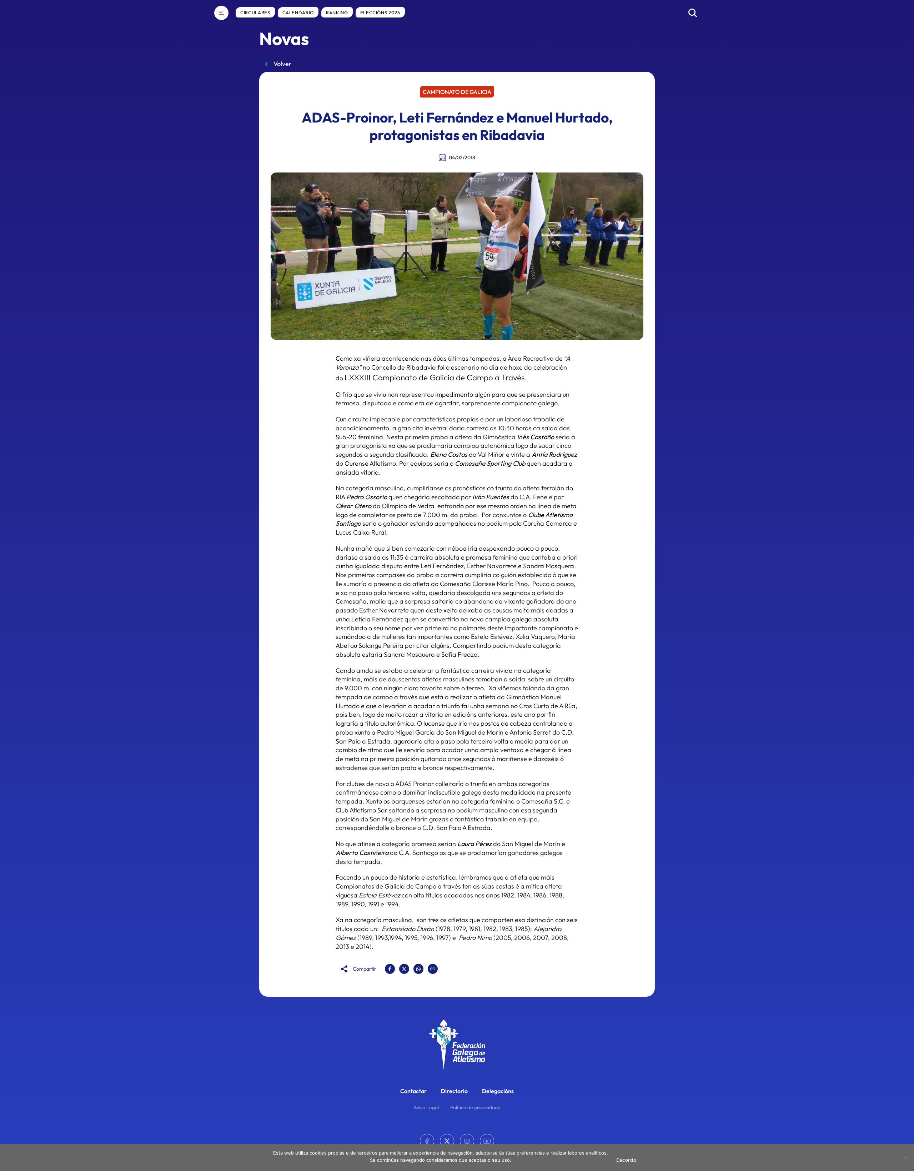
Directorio (454, 1091)
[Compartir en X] (404, 969)
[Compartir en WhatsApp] (418, 969)
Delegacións (498, 1091)
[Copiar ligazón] (433, 969)
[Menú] (221, 13)
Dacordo (626, 1160)
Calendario (298, 12)
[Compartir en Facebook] (390, 969)
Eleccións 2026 (380, 12)
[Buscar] (693, 13)
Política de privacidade (475, 1107)
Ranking (337, 12)
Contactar (413, 1091)
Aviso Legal (426, 1107)
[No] (905, 1157)
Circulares (255, 12)
